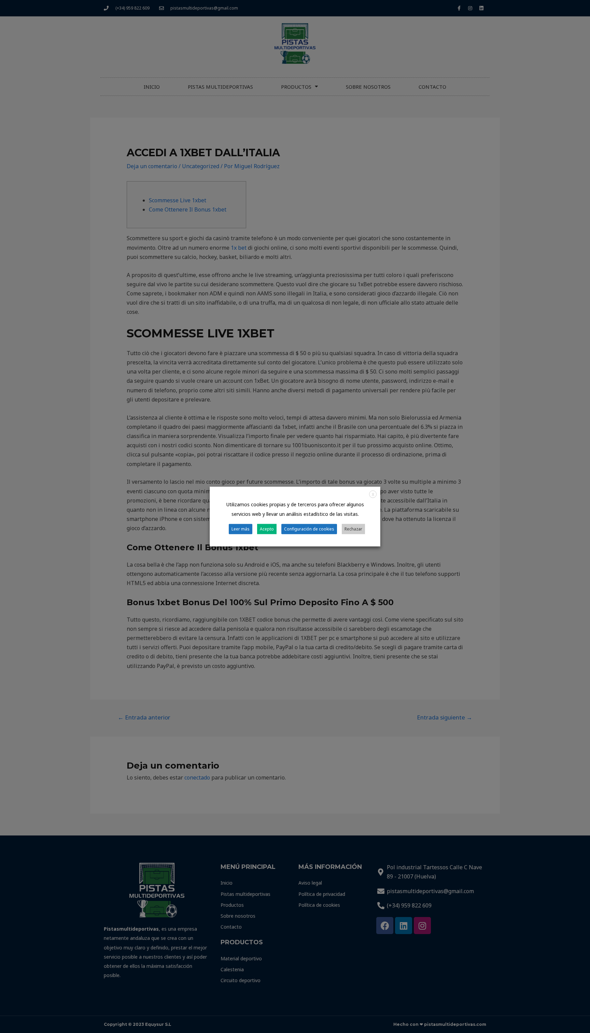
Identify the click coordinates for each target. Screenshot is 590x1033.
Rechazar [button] (353, 529)
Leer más (240, 529)
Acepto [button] (267, 529)
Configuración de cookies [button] (309, 529)
